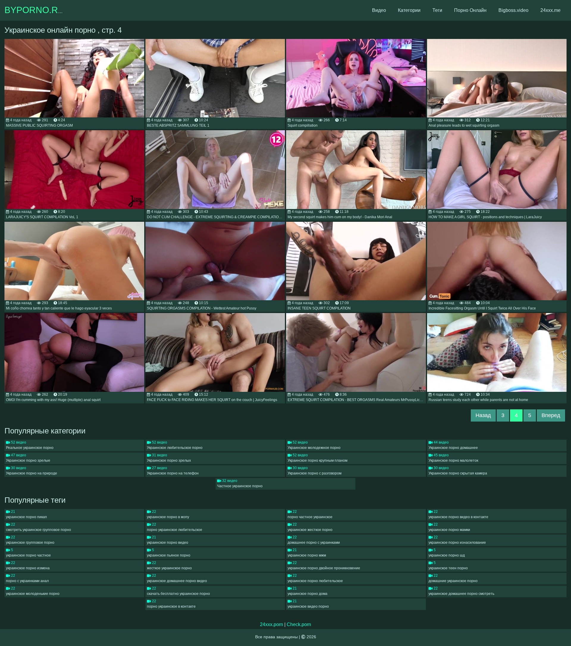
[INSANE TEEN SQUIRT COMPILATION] (356, 261)
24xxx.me (550, 10)
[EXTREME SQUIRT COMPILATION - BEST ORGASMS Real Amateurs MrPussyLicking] (356, 352)
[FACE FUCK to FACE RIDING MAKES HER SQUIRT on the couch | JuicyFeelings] (215, 352)
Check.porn (299, 624)
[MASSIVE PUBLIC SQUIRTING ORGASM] (74, 78)
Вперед (551, 415)
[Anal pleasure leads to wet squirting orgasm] (497, 78)
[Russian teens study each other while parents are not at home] (497, 352)
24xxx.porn (271, 624)
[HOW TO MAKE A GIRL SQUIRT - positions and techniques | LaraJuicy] (497, 169)
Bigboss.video (513, 10)
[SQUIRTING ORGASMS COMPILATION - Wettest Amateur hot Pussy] (215, 261)
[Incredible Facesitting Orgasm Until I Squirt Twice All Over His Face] (497, 261)
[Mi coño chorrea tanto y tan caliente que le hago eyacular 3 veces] (74, 261)
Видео (379, 10)
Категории (409, 10)
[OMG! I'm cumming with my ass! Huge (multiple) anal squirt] (74, 352)
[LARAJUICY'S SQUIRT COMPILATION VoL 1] (74, 169)
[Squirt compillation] (356, 78)
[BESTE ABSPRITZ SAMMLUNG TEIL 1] (215, 78)
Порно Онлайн (470, 10)
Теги (437, 10)
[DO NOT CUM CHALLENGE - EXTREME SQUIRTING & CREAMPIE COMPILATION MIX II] (215, 169)
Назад (483, 415)
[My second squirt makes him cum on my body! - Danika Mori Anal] (356, 169)
